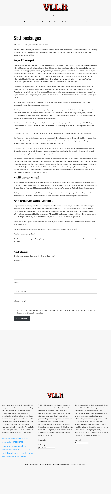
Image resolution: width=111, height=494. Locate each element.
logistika (16, 450)
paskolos (6, 453)
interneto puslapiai (9, 446)
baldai (20, 438)
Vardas (16, 282)
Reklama (39, 45)
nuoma (24, 449)
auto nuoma (14, 438)
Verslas (45, 45)
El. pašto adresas (20, 292)
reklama (14, 453)
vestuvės (17, 456)
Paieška (16, 234)
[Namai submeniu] (59, 21)
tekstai (32, 234)
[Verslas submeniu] (68, 21)
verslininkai (11, 456)
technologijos (5, 456)
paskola (28, 449)
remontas (23, 453)
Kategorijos (42, 445)
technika (31, 453)
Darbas (26, 438)
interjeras (18, 441)
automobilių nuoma (6, 438)
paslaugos (23, 234)
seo (28, 234)
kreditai (22, 446)
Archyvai (78, 440)
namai (20, 449)
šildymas (23, 456)
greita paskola (7, 442)
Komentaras (18, 260)
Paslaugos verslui (30, 45)
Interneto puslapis (20, 301)
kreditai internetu (7, 449)
